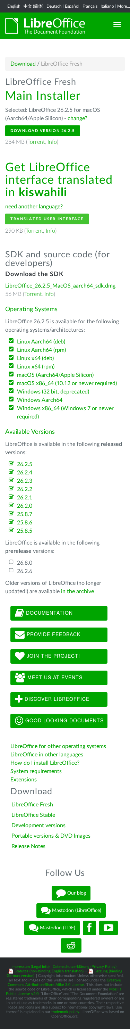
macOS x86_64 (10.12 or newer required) (67, 383)
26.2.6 (24, 571)
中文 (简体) (33, 6)
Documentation (48, 612)
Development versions (38, 825)
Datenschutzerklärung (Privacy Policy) (84, 967)
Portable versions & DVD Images (50, 836)
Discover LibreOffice (56, 698)
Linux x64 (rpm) (35, 367)
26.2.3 (24, 481)
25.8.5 (24, 531)
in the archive (77, 591)
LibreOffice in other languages (46, 754)
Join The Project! (52, 655)
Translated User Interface (47, 219)
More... (123, 6)
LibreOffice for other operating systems (58, 746)
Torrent (36, 142)
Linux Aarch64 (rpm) (41, 350)
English (13, 6)
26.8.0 (24, 563)
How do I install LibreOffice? (44, 763)
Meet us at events (54, 677)
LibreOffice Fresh (32, 804)
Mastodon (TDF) (56, 928)
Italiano (107, 6)
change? (77, 118)
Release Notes (28, 846)
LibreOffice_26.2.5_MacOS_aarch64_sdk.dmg (60, 286)
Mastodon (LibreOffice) (76, 910)
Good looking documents (64, 720)
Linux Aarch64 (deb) (41, 342)
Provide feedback (52, 634)
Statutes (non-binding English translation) (49, 971)
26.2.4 (24, 472)
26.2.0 (24, 506)
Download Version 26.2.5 (42, 131)
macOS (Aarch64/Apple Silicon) (55, 375)
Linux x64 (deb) (35, 358)
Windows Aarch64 (39, 400)
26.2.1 (24, 497)
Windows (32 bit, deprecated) (53, 392)
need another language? (34, 206)
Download (23, 64)
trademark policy (65, 1012)
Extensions (23, 779)
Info (52, 142)
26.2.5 (24, 464)
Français (90, 6)
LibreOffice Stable (33, 815)
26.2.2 (24, 489)
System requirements (36, 771)
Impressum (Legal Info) (30, 967)
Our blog (76, 893)
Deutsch (54, 6)
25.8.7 (24, 514)
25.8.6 (24, 522)
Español (72, 6)
